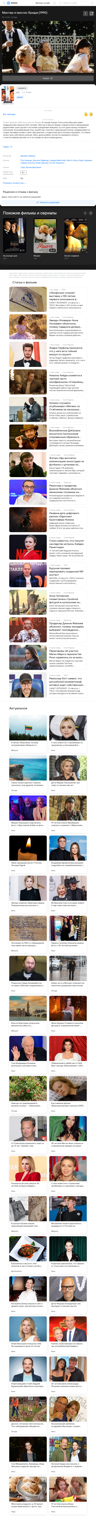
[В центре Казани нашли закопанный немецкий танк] (28, 1215)
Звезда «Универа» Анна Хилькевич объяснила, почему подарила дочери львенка (64, 324)
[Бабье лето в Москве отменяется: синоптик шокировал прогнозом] (68, 974)
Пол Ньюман (26, 160)
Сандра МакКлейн (57, 160)
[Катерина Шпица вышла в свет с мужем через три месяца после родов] (28, 1295)
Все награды (9, 114)
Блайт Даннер (42, 163)
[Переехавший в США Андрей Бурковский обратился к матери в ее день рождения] (28, 1375)
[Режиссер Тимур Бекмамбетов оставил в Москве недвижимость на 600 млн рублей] (28, 974)
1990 (18, 92)
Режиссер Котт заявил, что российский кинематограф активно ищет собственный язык (66, 682)
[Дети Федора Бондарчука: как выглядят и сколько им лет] (68, 1295)
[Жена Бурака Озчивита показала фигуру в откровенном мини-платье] (68, 1014)
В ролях (6, 160)
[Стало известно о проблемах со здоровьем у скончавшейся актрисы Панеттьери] (68, 734)
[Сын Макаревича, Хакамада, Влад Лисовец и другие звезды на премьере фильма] (28, 1455)
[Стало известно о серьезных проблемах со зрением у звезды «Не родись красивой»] (68, 1175)
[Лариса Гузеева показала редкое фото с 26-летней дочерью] (68, 934)
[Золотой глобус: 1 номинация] (91, 114)
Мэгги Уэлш (72, 160)
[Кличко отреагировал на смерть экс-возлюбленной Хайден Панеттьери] (68, 1335)
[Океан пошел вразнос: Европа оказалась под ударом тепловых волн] (28, 774)
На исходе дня (10, 256)
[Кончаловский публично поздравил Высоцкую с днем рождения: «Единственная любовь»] (68, 1415)
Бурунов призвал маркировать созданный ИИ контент (66, 571)
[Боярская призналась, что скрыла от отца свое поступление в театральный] (68, 1255)
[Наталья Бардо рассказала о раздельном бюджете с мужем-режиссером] (68, 1455)
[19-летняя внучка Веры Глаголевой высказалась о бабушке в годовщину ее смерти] (68, 1495)
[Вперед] (90, 213)
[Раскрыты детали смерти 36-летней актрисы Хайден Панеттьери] (28, 1175)
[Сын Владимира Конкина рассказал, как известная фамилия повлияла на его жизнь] (28, 1054)
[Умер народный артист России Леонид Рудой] (28, 854)
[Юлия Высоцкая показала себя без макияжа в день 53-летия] (28, 1335)
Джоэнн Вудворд (40, 160)
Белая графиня (71, 256)
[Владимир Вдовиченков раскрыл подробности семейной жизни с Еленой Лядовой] (68, 854)
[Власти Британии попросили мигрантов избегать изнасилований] (28, 1014)
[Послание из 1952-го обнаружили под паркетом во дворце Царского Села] (28, 934)
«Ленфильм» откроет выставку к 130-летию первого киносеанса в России (62, 296)
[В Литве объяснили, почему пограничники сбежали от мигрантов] (28, 734)
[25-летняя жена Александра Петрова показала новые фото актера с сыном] (68, 1375)
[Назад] (85, 213)
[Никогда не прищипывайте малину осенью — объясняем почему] (28, 1095)
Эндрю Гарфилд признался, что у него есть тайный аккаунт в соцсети (66, 351)
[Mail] (8, 3)
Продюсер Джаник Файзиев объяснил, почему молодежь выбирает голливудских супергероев (66, 627)
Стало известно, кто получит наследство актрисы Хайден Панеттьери (66, 544)
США (22, 167)
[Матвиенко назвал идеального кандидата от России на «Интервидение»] (68, 1215)
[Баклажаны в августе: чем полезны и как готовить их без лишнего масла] (28, 1255)
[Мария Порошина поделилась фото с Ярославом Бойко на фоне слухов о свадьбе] (28, 814)
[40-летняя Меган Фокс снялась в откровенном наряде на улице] (68, 1135)
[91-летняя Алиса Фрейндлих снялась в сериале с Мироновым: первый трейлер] (68, 814)
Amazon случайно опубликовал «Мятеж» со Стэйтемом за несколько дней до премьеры (64, 406)
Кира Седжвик (85, 160)
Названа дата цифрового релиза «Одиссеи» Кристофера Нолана (64, 516)
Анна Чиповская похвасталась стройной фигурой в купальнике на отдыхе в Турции (64, 599)
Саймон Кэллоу (27, 163)
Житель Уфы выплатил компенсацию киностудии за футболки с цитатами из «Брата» (66, 461)
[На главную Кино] (13, 3)
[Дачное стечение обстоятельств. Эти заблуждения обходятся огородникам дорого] (28, 1415)
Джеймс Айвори (27, 156)
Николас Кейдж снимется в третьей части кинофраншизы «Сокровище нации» (66, 379)
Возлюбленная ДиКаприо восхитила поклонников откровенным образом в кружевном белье (64, 434)
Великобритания (33, 167)
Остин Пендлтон (56, 163)
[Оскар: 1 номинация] (86, 114)
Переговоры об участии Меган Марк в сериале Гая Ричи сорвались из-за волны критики (66, 654)
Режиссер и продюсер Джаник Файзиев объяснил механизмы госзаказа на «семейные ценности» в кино (67, 489)
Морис (37, 256)
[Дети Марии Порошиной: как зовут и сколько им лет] (68, 774)
